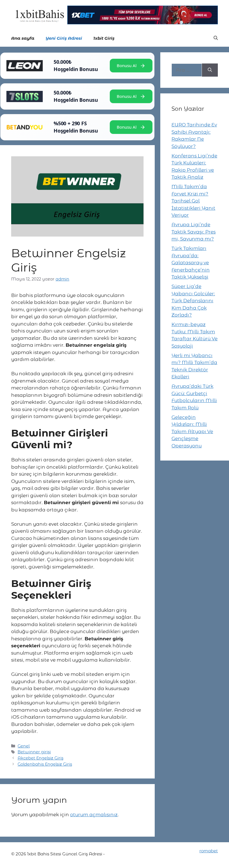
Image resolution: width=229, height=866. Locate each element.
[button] (215, 38)
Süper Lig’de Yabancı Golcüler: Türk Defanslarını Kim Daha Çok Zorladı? (193, 301)
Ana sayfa (22, 38)
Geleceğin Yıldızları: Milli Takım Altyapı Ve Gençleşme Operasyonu (192, 431)
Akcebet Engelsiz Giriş (40, 758)
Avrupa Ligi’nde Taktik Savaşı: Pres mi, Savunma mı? (193, 232)
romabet (208, 850)
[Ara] (210, 70)
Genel (24, 746)
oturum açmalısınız (94, 814)
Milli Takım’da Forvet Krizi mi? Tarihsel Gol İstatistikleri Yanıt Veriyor (193, 201)
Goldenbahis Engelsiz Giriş (45, 764)
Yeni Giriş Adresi (64, 38)
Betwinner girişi (34, 751)
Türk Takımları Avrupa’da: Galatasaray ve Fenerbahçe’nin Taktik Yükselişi (190, 263)
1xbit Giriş (104, 38)
